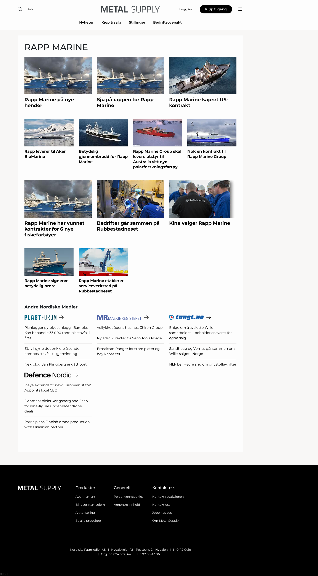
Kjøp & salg (111, 22)
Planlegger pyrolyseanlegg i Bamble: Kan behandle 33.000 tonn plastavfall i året (57, 333)
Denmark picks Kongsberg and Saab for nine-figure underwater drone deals (56, 406)
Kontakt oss (161, 505)
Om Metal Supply (165, 521)
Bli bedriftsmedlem (90, 505)
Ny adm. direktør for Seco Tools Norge (129, 338)
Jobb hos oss (162, 513)
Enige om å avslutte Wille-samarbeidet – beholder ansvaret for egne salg (200, 333)
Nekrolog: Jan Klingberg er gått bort (55, 364)
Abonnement (85, 497)
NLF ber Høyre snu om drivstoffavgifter (202, 364)
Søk (30, 9)
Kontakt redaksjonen (168, 497)
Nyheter (86, 22)
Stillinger (137, 22)
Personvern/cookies (128, 497)
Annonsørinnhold (127, 505)
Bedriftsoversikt (167, 22)
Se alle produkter (88, 521)
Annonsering (85, 513)
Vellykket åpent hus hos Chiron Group (130, 328)
